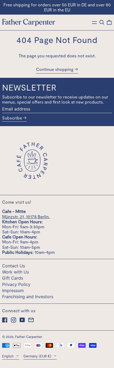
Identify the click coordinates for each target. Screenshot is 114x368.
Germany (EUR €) (37, 356)
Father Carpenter (28, 337)
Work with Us (15, 272)
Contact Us (13, 265)
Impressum (13, 290)
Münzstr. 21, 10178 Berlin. (26, 216)
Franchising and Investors (27, 296)
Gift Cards (12, 278)
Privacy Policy (16, 284)
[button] (101, 22)
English (8, 356)
